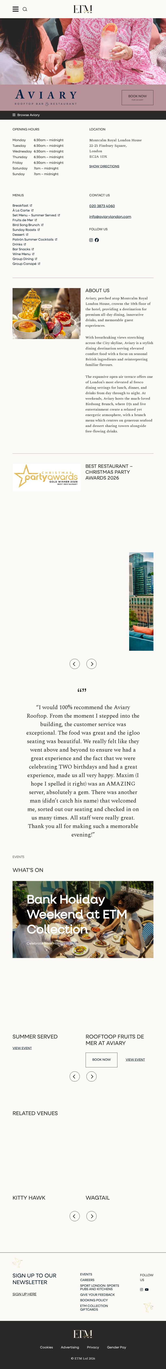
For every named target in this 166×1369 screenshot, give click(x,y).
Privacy (93, 1347)
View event (22, 1048)
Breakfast (21, 205)
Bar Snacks (22, 249)
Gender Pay (116, 1347)
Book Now (137, 98)
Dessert (19, 235)
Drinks (18, 244)
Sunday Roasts (25, 230)
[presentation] (75, 664)
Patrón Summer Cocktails (33, 239)
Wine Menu (22, 254)
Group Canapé (25, 264)
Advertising (70, 1347)
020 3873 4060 (102, 206)
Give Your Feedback (97, 1295)
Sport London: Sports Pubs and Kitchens (99, 1287)
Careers (87, 1280)
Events (86, 1274)
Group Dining (23, 259)
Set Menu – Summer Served (35, 215)
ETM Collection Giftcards (94, 1308)
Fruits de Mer (23, 220)
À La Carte (22, 210)
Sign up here (24, 1294)
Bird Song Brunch (26, 225)
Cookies (46, 1347)
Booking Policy (94, 1300)
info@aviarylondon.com (110, 217)
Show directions (104, 166)
